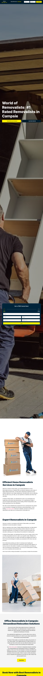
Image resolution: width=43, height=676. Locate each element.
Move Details (39, 311)
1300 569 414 (4, 2)
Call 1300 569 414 (32, 121)
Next (21, 323)
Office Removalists (13, 647)
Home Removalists (10, 508)
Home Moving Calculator (12, 121)
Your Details (4, 311)
